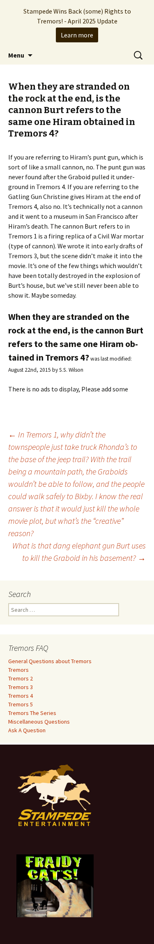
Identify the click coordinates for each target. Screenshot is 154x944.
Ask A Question (27, 730)
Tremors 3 (20, 687)
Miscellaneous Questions (39, 721)
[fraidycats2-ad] (55, 885)
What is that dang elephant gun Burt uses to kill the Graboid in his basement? (79, 551)
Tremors (18, 669)
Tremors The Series (32, 713)
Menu (16, 55)
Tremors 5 (20, 704)
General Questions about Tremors (50, 661)
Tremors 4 (20, 695)
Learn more (77, 35)
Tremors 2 (20, 678)
